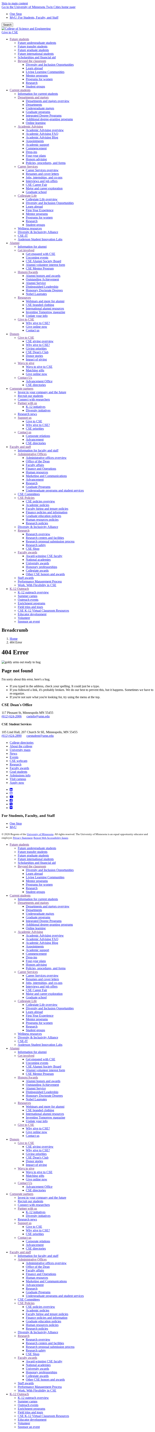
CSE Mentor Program (40, 1074)
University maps (20, 750)
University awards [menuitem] (37, 563)
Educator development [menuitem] (32, 614)
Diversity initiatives (38, 1215)
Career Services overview (42, 975)
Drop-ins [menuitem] (31, 152)
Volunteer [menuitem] (24, 618)
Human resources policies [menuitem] (42, 519)
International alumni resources (45, 1114)
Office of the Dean (38, 1266)
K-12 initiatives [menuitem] (35, 406)
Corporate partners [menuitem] (21, 388)
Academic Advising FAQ (42, 939)
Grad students (18, 771)
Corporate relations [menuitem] (38, 436)
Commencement (36, 953)
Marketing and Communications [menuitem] (46, 476)
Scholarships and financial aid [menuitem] (37, 57)
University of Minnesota (40, 834)
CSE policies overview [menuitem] (40, 501)
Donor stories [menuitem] (34, 355)
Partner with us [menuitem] (27, 403)
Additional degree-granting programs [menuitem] (49, 119)
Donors (14, 1139)
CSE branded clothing (40, 1110)
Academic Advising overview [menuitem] (45, 130)
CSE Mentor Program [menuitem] (40, 268)
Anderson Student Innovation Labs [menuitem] (40, 239)
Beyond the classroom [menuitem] (32, 61)
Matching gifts (35, 1175)
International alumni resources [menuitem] (45, 308)
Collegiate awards (37, 1376)
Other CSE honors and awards (45, 1379)
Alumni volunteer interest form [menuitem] (45, 265)
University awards (37, 1368)
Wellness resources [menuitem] (30, 228)
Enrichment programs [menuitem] (31, 603)
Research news (27, 1219)
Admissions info (20, 775)
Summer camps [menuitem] (27, 596)
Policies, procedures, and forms (46, 968)
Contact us (32, 1135)
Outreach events (28, 1405)
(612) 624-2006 (12, 716)
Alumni (14, 1048)
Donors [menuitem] (14, 334)
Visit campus (18, 779)
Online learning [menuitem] (36, 123)
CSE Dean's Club (37, 1157)
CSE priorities (35, 1234)
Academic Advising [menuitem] (30, 126)
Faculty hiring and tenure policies (47, 1314)
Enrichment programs (31, 1408)
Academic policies (37, 1310)
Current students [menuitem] (20, 90)
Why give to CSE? (38, 1128)
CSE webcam (18, 761)
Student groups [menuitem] (35, 86)
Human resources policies (42, 1325)
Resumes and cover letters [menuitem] (42, 174)
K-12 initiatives (35, 1212)
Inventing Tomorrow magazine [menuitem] (45, 312)
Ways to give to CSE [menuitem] (39, 366)
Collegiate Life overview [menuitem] (42, 199)
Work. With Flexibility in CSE (37, 1390)
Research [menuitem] (32, 83)
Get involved (26, 1055)
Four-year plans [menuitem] (36, 155)
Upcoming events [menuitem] (37, 257)
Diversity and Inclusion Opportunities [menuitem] (50, 64)
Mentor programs (37, 881)
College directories (22, 742)
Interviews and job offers (42, 986)
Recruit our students (30, 1201)
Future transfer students (32, 851)
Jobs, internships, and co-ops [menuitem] (44, 177)
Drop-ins (31, 957)
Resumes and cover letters (42, 979)
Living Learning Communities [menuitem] (45, 72)
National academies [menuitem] (38, 559)
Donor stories (34, 1161)
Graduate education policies (43, 1321)
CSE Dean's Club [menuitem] (37, 352)
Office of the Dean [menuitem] (38, 461)
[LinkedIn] (11, 789)
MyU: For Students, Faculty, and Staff (34, 17)
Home (14, 638)
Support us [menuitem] (24, 417)
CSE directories (36, 1190)
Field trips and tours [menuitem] (30, 607)
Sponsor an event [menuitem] (29, 621)
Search (7, 24)
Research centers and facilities (45, 1343)
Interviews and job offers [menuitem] (42, 181)
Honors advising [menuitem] (36, 159)
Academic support (37, 950)
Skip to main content (15, 3)
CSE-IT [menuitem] (23, 235)
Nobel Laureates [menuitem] (36, 294)
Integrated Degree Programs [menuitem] (44, 115)
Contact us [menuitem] (32, 330)
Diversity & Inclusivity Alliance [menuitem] (38, 232)
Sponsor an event (29, 1427)
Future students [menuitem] (19, 39)
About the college (21, 746)
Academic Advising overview (45, 935)
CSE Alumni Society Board (43, 1066)
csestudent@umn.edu (40, 735)
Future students (19, 844)
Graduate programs (38, 917)
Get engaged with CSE (40, 1059)
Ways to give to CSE (39, 1172)
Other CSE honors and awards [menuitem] (45, 574)
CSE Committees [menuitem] (29, 494)
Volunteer (24, 1423)
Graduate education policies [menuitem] (43, 516)
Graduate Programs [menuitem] (38, 487)
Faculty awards (19, 768)
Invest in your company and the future (42, 1197)
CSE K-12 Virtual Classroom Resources (43, 1416)
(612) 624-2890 (12, 735)
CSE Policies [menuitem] (26, 497)
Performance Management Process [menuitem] (40, 581)
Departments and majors (33, 902)
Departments (34, 910)
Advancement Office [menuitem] (39, 381)
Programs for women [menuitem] (39, 79)
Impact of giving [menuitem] (36, 359)
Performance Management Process (40, 1387)
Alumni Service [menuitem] (36, 283)
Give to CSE (10, 32)
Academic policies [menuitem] (37, 505)
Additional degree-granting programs (49, 924)
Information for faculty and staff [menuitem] (38, 450)
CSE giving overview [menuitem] (39, 341)
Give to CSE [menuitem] (26, 319)
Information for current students (38, 899)
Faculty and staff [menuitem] (20, 446)
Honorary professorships (41, 1372)
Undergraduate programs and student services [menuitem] (55, 490)
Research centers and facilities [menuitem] (45, 537)
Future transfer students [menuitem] (32, 46)
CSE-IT (23, 1041)
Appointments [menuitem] (35, 141)
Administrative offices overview (46, 1263)
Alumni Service (36, 1088)
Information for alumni (32, 1052)
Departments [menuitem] (34, 104)
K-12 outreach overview (33, 1397)
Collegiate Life (27, 1001)
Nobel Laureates (36, 1099)
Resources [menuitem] (24, 297)
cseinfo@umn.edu (38, 716)
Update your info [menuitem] (37, 315)
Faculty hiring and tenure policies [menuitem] (47, 508)
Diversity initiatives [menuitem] (38, 410)
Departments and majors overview (47, 906)
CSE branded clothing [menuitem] (40, 305)
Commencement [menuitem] (36, 148)
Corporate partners (21, 1194)
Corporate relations (38, 1241)
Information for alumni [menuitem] (32, 246)
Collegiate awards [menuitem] (37, 570)
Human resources (37, 1277)
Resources (24, 1103)
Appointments (35, 946)
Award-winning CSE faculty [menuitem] (44, 556)
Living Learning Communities (45, 877)
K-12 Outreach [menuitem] (19, 588)
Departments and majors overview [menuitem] (47, 101)
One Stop (16, 14)
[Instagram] (11, 793)
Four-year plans (36, 961)
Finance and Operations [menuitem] (41, 468)
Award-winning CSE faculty (44, 1361)
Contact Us (25, 1183)
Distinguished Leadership (42, 1092)
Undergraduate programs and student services (55, 1296)
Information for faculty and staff (38, 1255)
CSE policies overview (40, 1306)
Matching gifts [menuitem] (35, 370)
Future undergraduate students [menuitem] (37, 42)
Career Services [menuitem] (28, 166)
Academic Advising (30, 932)
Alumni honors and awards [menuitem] (43, 275)
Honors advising (36, 964)
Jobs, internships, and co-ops (44, 983)
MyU (13, 827)
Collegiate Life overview (42, 1004)
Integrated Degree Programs (44, 921)
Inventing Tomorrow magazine (45, 1117)
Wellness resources (30, 1033)
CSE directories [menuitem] (36, 385)
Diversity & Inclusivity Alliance (38, 1037)
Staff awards (26, 1383)
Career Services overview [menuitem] (42, 170)
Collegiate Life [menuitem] (27, 195)
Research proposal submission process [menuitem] (50, 541)
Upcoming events (37, 1063)
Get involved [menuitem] (26, 250)
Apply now (17, 782)
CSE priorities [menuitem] (35, 428)
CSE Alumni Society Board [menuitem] (43, 261)
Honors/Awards (28, 1077)
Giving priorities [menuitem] (36, 348)
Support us (24, 1223)
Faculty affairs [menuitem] (35, 465)
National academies (38, 1365)
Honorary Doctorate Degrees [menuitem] (44, 290)
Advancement (35, 1245)
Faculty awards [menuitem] (27, 552)
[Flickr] (11, 807)
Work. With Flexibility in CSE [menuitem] (37, 585)
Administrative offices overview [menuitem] (46, 457)
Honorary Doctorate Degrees (44, 1095)
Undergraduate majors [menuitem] (40, 108)
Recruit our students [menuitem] (30, 396)
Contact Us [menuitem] (25, 377)
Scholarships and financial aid (37, 862)
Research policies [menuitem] (37, 523)
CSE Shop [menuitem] (32, 548)
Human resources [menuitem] (37, 472)
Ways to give (26, 1168)
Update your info (37, 1121)
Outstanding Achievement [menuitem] (42, 279)
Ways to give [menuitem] (26, 363)
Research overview (38, 1339)
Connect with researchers (34, 1205)
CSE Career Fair (36, 990)
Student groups (35, 892)
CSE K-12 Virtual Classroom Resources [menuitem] (43, 610)
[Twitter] (11, 804)
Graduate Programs (38, 1292)
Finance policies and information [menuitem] (46, 512)
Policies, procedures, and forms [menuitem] (46, 163)
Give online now (36, 1132)
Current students (20, 895)
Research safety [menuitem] (36, 545)
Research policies (37, 1328)
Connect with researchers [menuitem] (34, 399)
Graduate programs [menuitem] (38, 112)
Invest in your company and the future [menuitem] (42, 392)
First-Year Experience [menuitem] (39, 210)
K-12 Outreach (19, 1394)
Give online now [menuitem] (36, 326)
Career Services (28, 972)
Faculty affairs (35, 1270)
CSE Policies (26, 1303)
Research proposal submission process (50, 1346)
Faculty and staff (20, 1252)
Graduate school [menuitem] (36, 192)
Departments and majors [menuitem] (33, 97)
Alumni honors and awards (43, 1081)
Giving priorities (36, 1154)
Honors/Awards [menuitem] (28, 272)
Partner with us (27, 1208)
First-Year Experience (39, 1015)
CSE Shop (32, 1354)
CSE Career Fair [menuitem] (36, 184)
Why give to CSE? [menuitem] (38, 323)
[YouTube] (11, 796)
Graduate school (36, 997)
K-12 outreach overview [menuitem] (33, 592)
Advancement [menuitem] (35, 439)
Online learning (36, 928)
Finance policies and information (46, 1317)
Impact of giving (36, 1165)
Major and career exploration (44, 993)
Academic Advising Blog (42, 942)
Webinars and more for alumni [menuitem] (45, 301)
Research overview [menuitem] (38, 534)
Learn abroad (34, 873)
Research (15, 764)
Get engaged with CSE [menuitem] (40, 254)
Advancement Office (39, 1186)
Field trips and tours (30, 1412)
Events (14, 757)
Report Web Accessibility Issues (51, 837)
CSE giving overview (39, 1146)
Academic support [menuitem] (37, 144)
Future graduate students (33, 855)
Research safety (36, 1350)
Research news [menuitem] (27, 414)
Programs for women (39, 884)
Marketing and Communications (46, 1281)
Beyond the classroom (32, 866)
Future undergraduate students (37, 848)
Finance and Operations (41, 1274)
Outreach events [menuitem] (28, 599)
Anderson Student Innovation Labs (40, 1044)
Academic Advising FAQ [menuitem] (42, 133)
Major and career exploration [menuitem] (44, 188)
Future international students (36, 859)
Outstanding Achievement (42, 1084)
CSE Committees (29, 1299)
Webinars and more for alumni (45, 1106)
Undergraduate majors (40, 913)
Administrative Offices (32, 1259)
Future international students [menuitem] (36, 53)
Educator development (32, 1419)
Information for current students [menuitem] (38, 93)
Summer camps (27, 1401)
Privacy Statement (23, 837)
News (13, 753)
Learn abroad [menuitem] (34, 68)
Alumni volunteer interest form (45, 1070)
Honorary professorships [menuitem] (41, 567)
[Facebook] (11, 800)
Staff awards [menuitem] (26, 578)
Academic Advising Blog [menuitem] (42, 137)
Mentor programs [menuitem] (37, 75)
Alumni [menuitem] (14, 243)
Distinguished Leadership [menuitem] (42, 286)
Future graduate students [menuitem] (33, 50)
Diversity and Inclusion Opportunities (50, 870)
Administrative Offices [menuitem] (32, 454)
